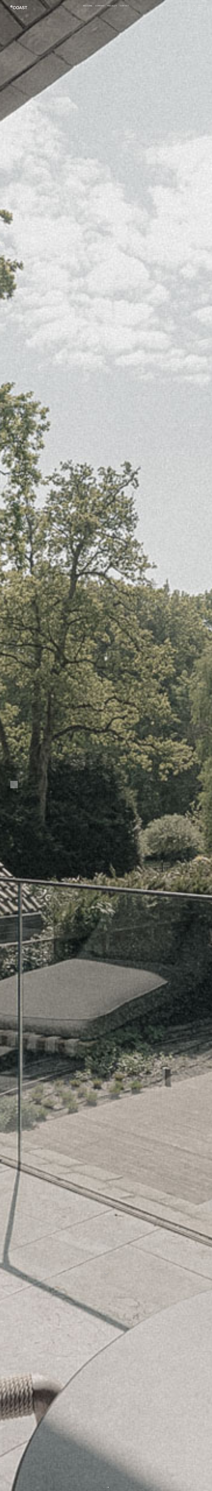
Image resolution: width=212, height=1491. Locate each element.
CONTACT (124, 6)
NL (194, 6)
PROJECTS (112, 6)
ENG (200, 6)
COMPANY (100, 6)
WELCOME (87, 6)
